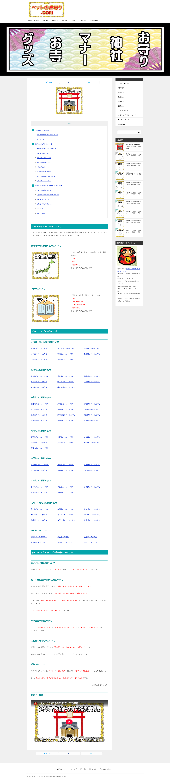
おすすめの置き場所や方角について (48, 195)
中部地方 (55, 20)
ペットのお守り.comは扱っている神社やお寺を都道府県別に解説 (133, 146)
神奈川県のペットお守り (66, 387)
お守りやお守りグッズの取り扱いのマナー (48, 185)
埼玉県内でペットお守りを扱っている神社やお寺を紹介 (133, 183)
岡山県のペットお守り (39, 470)
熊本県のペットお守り (65, 515)
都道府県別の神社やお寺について (47, 135)
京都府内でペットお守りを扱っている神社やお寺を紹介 (133, 212)
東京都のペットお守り (39, 387)
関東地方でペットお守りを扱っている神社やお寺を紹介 (133, 231)
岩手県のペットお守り (39, 354)
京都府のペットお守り (92, 437)
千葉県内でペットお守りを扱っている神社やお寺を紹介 (133, 221)
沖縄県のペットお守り (92, 520)
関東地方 (45, 20)
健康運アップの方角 (38, 542)
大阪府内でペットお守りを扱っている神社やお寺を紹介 (133, 193)
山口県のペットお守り (92, 470)
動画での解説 (41, 213)
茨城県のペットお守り (65, 376)
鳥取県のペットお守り (65, 465)
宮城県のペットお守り (65, 354)
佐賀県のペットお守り (92, 509)
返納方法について (42, 208)
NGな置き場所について (44, 199)
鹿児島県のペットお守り (66, 520)
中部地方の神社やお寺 (44, 158)
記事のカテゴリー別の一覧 (43, 144)
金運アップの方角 (90, 537)
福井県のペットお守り (65, 409)
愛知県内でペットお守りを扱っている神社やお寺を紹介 (133, 154)
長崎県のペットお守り (39, 515)
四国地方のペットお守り (40, 487)
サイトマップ (72, 769)
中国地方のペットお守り (40, 465)
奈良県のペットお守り (92, 442)
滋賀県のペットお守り (65, 437)
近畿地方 (64, 20)
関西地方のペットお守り (40, 437)
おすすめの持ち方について (45, 190)
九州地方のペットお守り (40, 509)
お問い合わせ (61, 769)
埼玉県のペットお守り (65, 382)
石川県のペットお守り (39, 409)
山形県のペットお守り (39, 359)
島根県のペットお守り (92, 465)
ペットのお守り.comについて (44, 130)
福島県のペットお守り (65, 359)
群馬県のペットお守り (39, 382)
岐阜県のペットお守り (92, 415)
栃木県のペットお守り (92, 376)
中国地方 (74, 20)
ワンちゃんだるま (123, 119)
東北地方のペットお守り (66, 348)
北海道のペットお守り (39, 348)
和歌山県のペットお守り (40, 448)
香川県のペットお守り (92, 487)
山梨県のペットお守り (92, 409)
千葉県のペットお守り (92, 382)
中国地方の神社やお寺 (44, 167)
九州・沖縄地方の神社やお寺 (46, 176)
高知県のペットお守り (65, 492)
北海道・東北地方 (33, 20)
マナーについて (42, 139)
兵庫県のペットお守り (65, 442)
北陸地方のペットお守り (40, 404)
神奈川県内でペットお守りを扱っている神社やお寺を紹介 (133, 174)
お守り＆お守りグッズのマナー (128, 115)
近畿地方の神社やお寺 (44, 162)
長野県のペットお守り (39, 415)
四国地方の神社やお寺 (44, 171)
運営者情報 (121, 124)
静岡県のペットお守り (39, 420)
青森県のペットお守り (92, 348)
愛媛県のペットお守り (39, 492)
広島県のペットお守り (65, 470)
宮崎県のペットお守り (39, 520)
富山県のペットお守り (92, 404)
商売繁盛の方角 (63, 537)
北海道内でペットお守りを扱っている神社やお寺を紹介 (133, 202)
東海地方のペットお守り (66, 415)
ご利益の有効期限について (45, 204)
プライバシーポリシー (106, 769)
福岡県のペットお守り (65, 509)
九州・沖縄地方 (95, 20)
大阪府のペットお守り (39, 442)
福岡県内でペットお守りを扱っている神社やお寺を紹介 (133, 164)
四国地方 (83, 20)
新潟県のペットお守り (65, 404)
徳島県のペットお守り (65, 487)
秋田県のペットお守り (92, 354)
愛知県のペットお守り (65, 420)
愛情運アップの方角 (64, 542)
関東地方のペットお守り (40, 376)
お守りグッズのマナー (44, 181)
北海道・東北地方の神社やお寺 (46, 148)
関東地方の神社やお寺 (44, 153)
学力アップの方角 (90, 542)
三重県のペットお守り (92, 420)
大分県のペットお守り (92, 515)
